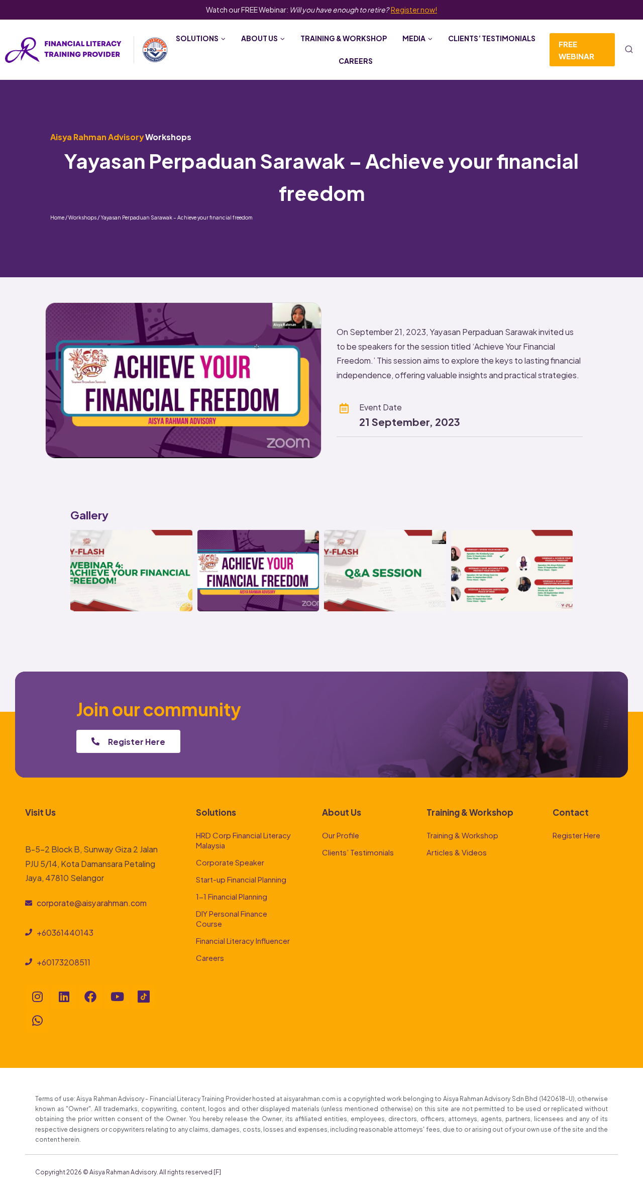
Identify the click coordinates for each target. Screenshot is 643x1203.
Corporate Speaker (230, 861)
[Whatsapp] (37, 1021)
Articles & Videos (456, 851)
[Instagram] (37, 997)
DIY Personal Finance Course (231, 918)
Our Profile (340, 834)
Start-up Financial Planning (241, 878)
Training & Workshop (343, 38)
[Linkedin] (64, 997)
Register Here (576, 834)
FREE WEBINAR (576, 49)
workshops (168, 136)
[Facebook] (90, 997)
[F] (217, 1171)
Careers (356, 60)
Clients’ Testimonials (491, 38)
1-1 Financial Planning (231, 896)
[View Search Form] (629, 50)
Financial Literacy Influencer (243, 940)
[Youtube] (117, 997)
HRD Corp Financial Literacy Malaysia (243, 839)
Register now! (414, 9)
